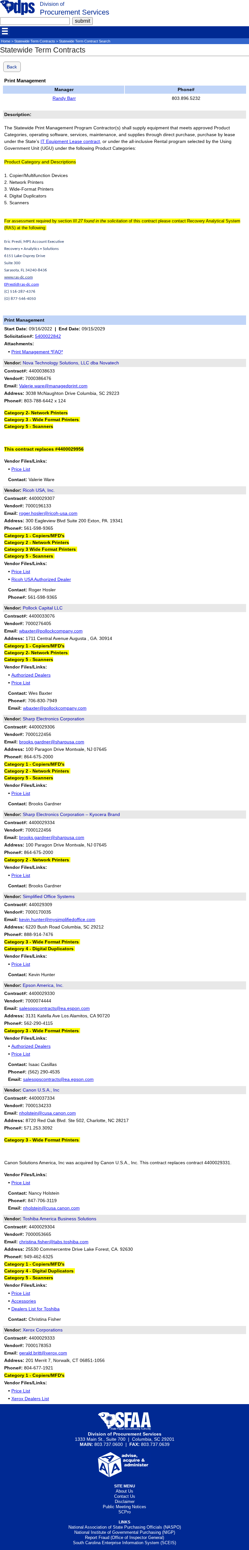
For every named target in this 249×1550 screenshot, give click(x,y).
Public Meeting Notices (124, 1506)
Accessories (23, 1301)
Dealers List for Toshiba (35, 1308)
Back (12, 66)
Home (5, 41)
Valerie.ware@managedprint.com (53, 385)
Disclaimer (125, 1501)
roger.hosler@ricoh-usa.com (48, 513)
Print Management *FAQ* (37, 351)
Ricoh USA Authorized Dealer (41, 579)
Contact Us (124, 1496)
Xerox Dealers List (30, 1398)
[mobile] (5, 31)
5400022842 (48, 336)
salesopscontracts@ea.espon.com (54, 1008)
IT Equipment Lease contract (70, 141)
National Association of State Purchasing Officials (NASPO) (124, 1527)
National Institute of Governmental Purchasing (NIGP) (124, 1532)
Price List (20, 469)
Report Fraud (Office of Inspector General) (124, 1537)
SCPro (124, 1511)
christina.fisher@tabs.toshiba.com (54, 1241)
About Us (124, 1491)
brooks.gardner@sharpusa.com (51, 741)
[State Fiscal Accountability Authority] (124, 1428)
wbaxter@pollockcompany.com (51, 630)
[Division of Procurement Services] (17, 13)
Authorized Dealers (31, 675)
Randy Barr (64, 98)
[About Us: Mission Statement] (124, 1475)
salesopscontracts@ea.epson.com (58, 1079)
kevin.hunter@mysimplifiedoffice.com (57, 919)
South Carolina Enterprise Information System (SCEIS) (124, 1542)
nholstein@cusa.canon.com (47, 1113)
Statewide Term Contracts (34, 41)
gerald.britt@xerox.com (43, 1352)
